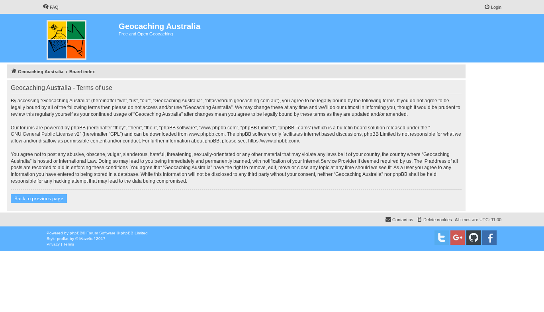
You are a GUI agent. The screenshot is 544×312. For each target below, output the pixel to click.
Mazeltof (87, 238)
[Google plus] (457, 237)
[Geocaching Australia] (81, 38)
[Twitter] (441, 237)
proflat (62, 238)
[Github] (473, 237)
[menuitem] (51, 7)
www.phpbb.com (207, 134)
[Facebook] (489, 237)
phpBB (76, 233)
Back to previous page (38, 198)
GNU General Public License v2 (45, 134)
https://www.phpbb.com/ (273, 141)
